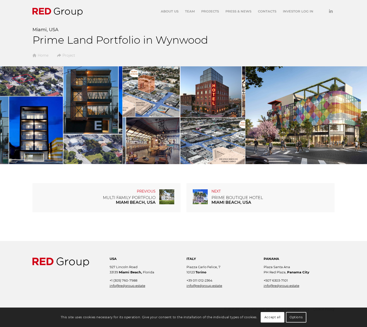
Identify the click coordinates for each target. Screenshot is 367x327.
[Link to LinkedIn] (331, 11)
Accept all (272, 317)
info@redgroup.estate (127, 286)
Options (296, 317)
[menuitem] (170, 11)
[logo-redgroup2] (57, 11)
